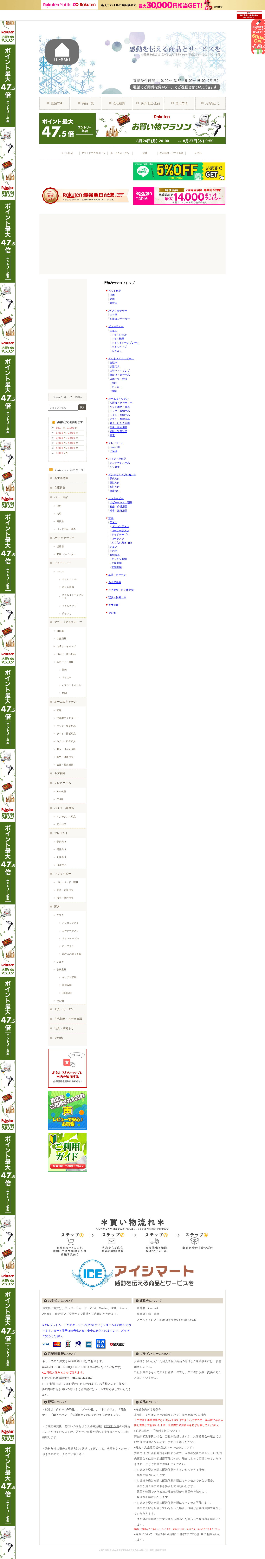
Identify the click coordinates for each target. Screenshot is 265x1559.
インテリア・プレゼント (122, 474)
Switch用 (115, 447)
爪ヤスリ (117, 350)
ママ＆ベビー (116, 498)
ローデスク (118, 538)
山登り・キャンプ (120, 370)
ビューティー (116, 326)
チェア (113, 546)
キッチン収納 (119, 559)
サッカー (117, 387)
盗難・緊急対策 (118, 431)
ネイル (113, 330)
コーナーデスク (120, 530)
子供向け (115, 478)
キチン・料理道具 (120, 419)
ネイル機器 (118, 338)
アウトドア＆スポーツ (121, 358)
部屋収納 (117, 563)
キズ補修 (113, 605)
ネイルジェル (119, 334)
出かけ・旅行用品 (120, 374)
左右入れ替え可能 (122, 542)
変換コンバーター (120, 318)
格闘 (114, 391)
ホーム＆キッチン (118, 398)
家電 (112, 435)
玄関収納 (117, 567)
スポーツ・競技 (118, 378)
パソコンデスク (120, 526)
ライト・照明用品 (120, 415)
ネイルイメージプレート (125, 342)
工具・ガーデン (117, 574)
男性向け (115, 482)
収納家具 (115, 554)
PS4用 (113, 451)
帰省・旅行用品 (118, 510)
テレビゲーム (116, 443)
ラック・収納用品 (120, 410)
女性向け (115, 486)
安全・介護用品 (118, 506)
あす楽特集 (114, 582)
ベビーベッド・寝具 (121, 502)
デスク (113, 522)
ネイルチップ (119, 346)
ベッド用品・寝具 (120, 406)
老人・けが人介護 (120, 423)
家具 (110, 518)
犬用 (112, 299)
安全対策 (115, 466)
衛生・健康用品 (118, 427)
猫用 (112, 294)
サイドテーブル (120, 534)
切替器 (113, 314)
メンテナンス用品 (120, 462)
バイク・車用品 (117, 458)
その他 (113, 550)
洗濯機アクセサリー (121, 402)
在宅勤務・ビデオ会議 (121, 589)
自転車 (113, 362)
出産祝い (115, 490)
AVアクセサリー (117, 310)
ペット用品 (114, 290)
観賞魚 (113, 303)
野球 (114, 382)
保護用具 (115, 366)
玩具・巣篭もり (117, 597)
